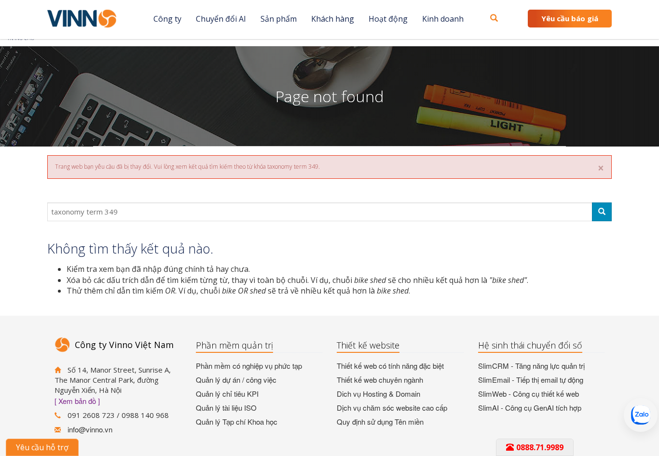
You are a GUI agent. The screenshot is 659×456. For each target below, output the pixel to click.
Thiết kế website (368, 345)
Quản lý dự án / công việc (236, 380)
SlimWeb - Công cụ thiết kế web (528, 394)
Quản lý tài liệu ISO (226, 407)
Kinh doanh (443, 18)
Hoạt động (388, 18)
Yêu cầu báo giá (569, 18)
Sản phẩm (279, 18)
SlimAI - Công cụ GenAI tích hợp (529, 407)
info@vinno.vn (90, 429)
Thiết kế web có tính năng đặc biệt (390, 366)
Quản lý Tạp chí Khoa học (236, 421)
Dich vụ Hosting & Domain (378, 394)
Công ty (167, 18)
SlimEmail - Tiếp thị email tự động (530, 380)
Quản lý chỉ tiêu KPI (227, 394)
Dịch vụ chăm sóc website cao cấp (392, 407)
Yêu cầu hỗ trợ (42, 447)
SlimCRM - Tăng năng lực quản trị (531, 366)
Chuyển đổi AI (221, 18)
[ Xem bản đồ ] (77, 401)
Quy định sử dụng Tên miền (380, 421)
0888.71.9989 (539, 447)
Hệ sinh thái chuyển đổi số (530, 345)
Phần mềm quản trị (234, 345)
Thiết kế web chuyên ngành (380, 380)
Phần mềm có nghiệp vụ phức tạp (249, 366)
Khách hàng (332, 18)
